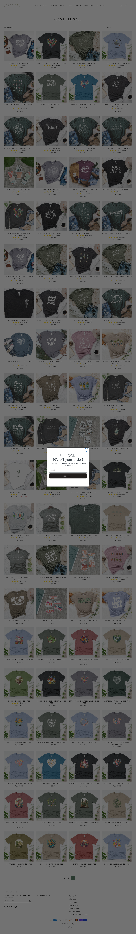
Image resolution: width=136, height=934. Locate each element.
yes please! (68, 476)
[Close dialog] (86, 449)
